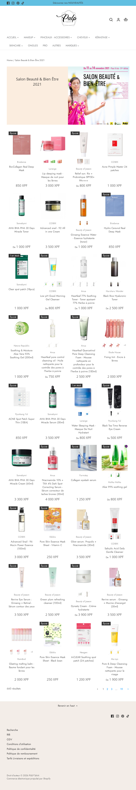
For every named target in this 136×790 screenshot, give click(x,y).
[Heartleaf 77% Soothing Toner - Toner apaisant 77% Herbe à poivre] (84, 267)
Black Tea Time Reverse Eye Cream (114, 425)
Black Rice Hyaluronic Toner (114, 295)
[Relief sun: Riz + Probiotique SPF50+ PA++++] (84, 145)
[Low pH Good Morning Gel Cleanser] (53, 267)
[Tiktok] (22, 3)
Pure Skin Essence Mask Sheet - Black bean (52, 656)
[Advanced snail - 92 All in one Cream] (53, 206)
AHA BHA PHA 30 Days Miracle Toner (21, 227)
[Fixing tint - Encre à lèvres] (115, 328)
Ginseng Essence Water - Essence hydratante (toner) (83, 236)
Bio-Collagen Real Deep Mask (21, 166)
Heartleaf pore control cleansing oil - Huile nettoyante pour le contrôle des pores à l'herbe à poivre (52, 362)
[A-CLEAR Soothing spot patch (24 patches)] (84, 635)
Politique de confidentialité (21, 749)
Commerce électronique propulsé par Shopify (28, 778)
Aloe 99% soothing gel (114, 485)
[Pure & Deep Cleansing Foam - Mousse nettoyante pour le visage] (115, 635)
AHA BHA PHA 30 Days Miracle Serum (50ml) (53, 418)
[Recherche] (111, 19)
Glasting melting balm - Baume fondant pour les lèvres (21, 665)
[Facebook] (8, 3)
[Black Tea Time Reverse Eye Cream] (115, 397)
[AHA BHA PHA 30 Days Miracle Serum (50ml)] (53, 397)
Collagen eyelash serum (83, 478)
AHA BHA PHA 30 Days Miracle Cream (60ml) (21, 479)
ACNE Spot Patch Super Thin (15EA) (21, 418)
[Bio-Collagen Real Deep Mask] (22, 145)
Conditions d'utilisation (19, 744)
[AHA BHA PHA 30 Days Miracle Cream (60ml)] (22, 458)
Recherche (12, 730)
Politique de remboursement (22, 753)
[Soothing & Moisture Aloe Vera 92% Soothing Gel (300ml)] (22, 328)
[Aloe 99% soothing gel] (115, 458)
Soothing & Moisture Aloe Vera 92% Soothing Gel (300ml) (21, 351)
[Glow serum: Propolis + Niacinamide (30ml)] (84, 519)
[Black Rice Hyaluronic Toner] (115, 267)
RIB (8, 734)
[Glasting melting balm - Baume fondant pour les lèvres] (22, 635)
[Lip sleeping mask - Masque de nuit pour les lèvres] (53, 145)
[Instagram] (13, 3)
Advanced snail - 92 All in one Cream (52, 227)
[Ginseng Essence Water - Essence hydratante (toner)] (84, 206)
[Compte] (118, 19)
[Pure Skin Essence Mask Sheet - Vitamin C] (53, 519)
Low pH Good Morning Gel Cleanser (52, 295)
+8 (125, 345)
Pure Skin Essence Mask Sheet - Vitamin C (52, 541)
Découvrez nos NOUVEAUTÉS (68, 2)
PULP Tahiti (34, 775)
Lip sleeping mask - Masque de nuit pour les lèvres (52, 174)
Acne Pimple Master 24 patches (114, 166)
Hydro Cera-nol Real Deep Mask (114, 227)
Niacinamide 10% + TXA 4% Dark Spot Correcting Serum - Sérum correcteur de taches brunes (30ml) (52, 485)
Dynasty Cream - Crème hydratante (83, 605)
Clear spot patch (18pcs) (22, 287)
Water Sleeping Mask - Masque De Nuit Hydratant (84, 426)
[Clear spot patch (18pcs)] (22, 267)
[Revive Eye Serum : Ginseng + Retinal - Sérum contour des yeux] (22, 577)
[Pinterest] (18, 3)
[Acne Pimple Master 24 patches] (115, 145)
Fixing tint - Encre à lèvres (114, 356)
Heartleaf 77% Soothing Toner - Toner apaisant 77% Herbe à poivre (83, 297)
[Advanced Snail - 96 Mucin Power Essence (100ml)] (22, 519)
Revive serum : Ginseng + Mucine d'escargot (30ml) (115, 600)
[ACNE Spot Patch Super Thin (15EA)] (22, 397)
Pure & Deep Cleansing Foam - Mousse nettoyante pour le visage (114, 667)
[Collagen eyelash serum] (84, 458)
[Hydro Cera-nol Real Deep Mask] (115, 206)
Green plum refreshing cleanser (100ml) (52, 599)
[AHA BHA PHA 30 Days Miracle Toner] (22, 206)
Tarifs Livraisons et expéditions (23, 758)
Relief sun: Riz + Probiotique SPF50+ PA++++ (83, 174)
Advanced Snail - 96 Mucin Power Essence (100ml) (21, 542)
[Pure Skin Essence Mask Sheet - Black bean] (53, 635)
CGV (9, 739)
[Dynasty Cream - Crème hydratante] (84, 577)
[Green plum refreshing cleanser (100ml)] (53, 577)
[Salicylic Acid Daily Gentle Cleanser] (115, 519)
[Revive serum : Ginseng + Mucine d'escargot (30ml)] (115, 577)
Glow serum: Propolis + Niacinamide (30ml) (83, 541)
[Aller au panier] (126, 19)
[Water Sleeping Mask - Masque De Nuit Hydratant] (84, 397)
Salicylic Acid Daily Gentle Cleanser (115, 548)
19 (121, 689)
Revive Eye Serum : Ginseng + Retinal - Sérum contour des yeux (21, 600)
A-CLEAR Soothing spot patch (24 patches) (83, 656)
